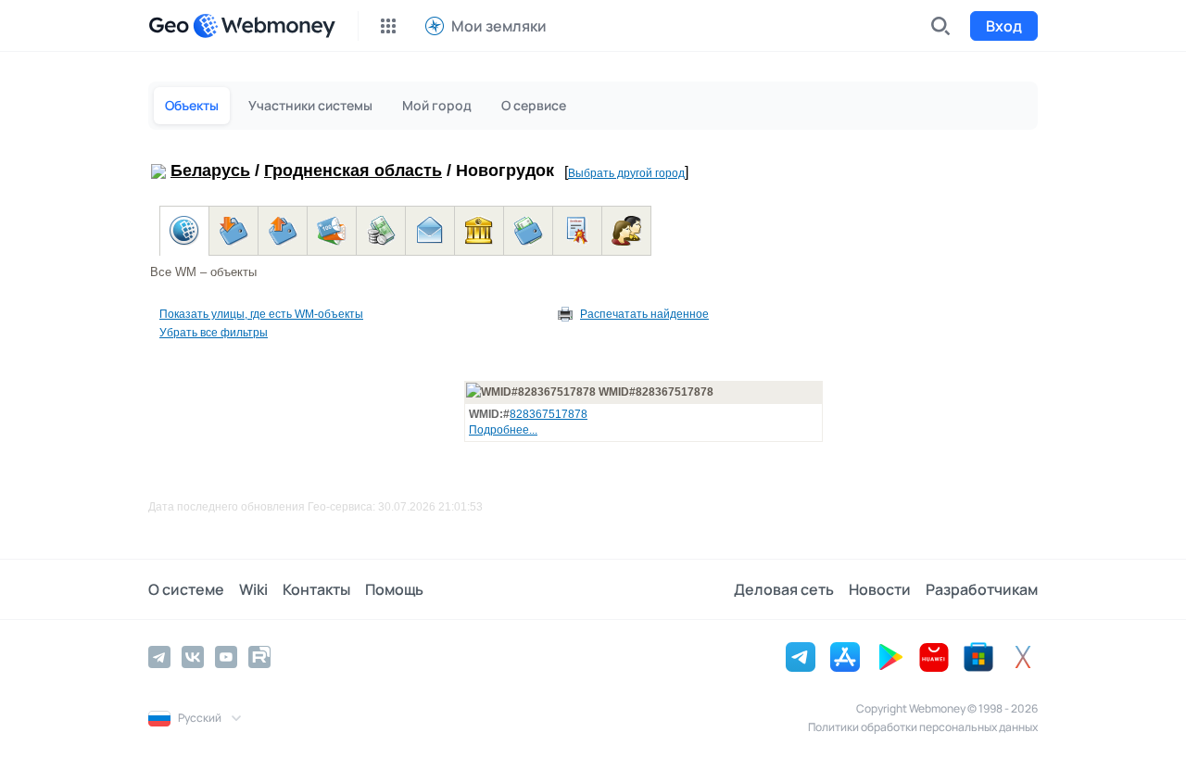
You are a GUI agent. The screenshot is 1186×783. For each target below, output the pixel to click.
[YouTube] (226, 657)
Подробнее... (503, 429)
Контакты (316, 589)
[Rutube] (259, 657)
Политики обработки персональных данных (923, 727)
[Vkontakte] (193, 657)
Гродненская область (353, 170)
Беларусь (210, 170)
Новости (880, 589)
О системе (186, 589)
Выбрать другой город (626, 173)
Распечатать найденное (644, 314)
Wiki (253, 589)
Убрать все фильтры (213, 332)
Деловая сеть (784, 589)
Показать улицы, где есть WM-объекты (261, 314)
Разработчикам (982, 589)
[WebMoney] (264, 26)
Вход (1004, 26)
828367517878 (548, 414)
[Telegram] (159, 657)
